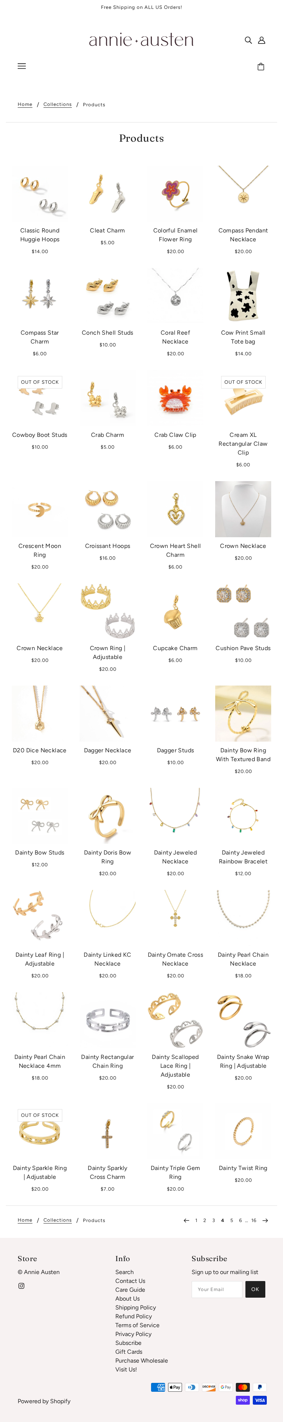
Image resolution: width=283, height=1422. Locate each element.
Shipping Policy (135, 1307)
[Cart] (262, 67)
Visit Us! (126, 1369)
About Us (127, 1298)
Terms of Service (137, 1325)
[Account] (261, 39)
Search (124, 1272)
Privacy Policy (133, 1334)
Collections (57, 104)
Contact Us (130, 1280)
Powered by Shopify (44, 1401)
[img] (248, 39)
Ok (255, 1289)
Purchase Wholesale (141, 1360)
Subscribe (128, 1342)
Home (25, 104)
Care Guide (130, 1289)
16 (253, 1220)
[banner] (141, 39)
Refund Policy (133, 1316)
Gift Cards (128, 1351)
